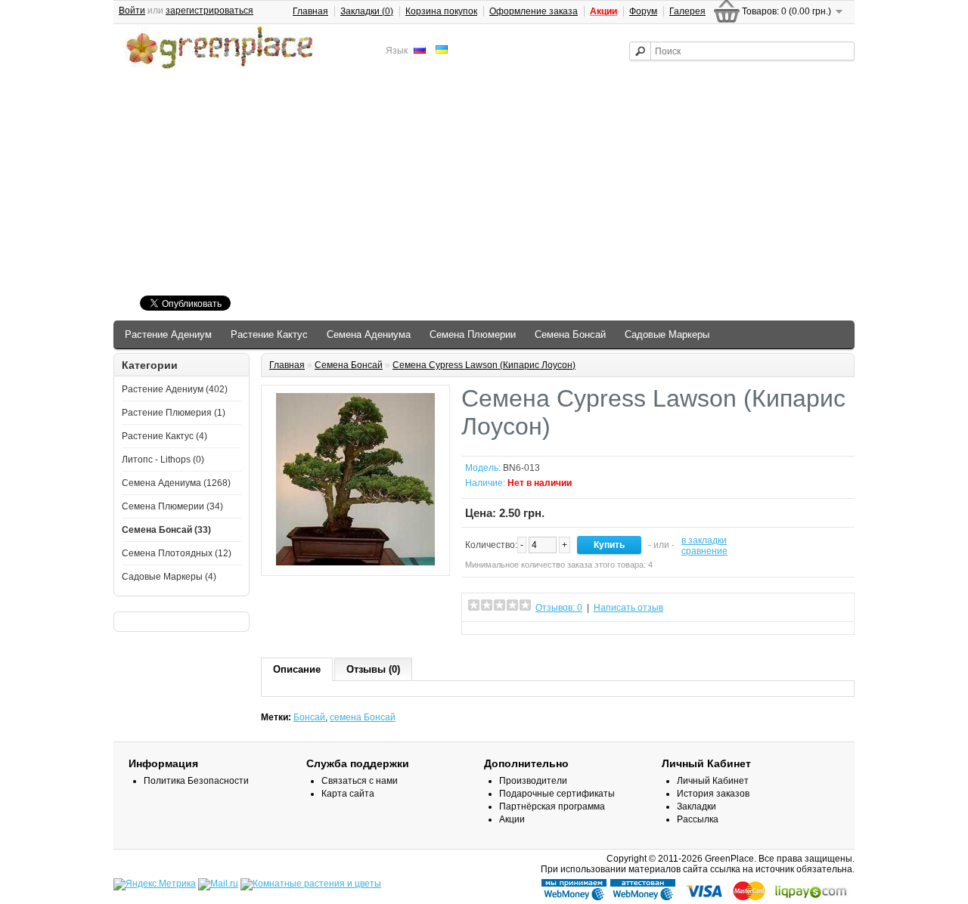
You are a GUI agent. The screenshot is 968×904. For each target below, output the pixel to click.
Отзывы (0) (373, 669)
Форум (643, 11)
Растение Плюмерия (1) (173, 412)
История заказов (713, 793)
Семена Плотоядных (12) (176, 553)
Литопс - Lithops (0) (163, 459)
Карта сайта (347, 793)
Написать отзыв (628, 607)
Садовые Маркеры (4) (169, 576)
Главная (310, 11)
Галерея (687, 11)
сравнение (704, 551)
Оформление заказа (533, 11)
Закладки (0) (366, 11)
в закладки (704, 540)
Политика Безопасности (196, 781)
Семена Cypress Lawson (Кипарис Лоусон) (484, 365)
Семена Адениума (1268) (176, 483)
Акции (512, 819)
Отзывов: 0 (558, 607)
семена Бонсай (363, 717)
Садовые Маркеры (667, 334)
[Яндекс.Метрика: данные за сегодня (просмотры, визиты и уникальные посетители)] (154, 884)
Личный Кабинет (713, 781)
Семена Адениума (369, 334)
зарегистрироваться (209, 10)
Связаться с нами (359, 781)
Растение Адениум (168, 334)
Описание (297, 669)
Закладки (696, 806)
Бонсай (309, 717)
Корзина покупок (441, 11)
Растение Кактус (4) (164, 436)
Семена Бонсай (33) (166, 530)
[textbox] (742, 51)
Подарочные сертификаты (557, 793)
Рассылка (697, 819)
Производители (533, 781)
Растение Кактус (269, 334)
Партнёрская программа (552, 806)
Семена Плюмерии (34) (172, 506)
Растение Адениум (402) (175, 389)
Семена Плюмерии (473, 334)
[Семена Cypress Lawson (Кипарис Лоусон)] (355, 562)
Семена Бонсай (570, 334)
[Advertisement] (484, 184)
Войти (132, 10)
